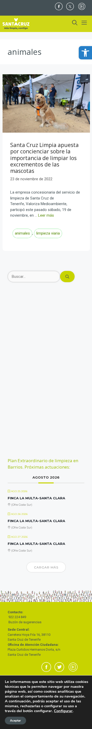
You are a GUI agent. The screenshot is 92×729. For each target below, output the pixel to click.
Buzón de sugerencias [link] (24, 622)
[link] (85, 52)
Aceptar (15, 721)
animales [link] (22, 233)
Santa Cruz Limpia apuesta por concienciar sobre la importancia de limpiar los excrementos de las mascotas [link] (44, 157)
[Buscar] (67, 276)
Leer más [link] (46, 215)
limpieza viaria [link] (48, 233)
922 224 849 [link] (17, 617)
